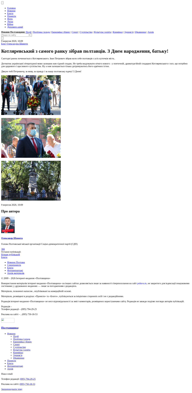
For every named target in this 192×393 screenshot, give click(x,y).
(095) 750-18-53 (27, 384)
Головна (11, 8)
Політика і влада (41, 32)
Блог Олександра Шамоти (14, 43)
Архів (151, 32)
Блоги (10, 13)
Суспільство (86, 32)
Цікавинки (140, 32)
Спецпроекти (14, 265)
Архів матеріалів (15, 273)
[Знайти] (31, 35)
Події (28, 32)
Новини (11, 10)
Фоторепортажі (15, 270)
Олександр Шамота (12, 238)
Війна (10, 24)
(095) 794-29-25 (28, 379)
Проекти (11, 16)
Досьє (10, 21)
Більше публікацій (10, 254)
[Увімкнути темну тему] (2, 2)
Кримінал (118, 32)
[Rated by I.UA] (7, 322)
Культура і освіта (102, 32)
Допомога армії (15, 27)
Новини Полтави (16, 262)
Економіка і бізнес (60, 32)
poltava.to (142, 283)
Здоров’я (128, 32)
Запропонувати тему (11, 389)
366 (3, 249)
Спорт (75, 32)
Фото (10, 19)
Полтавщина (9, 327)
